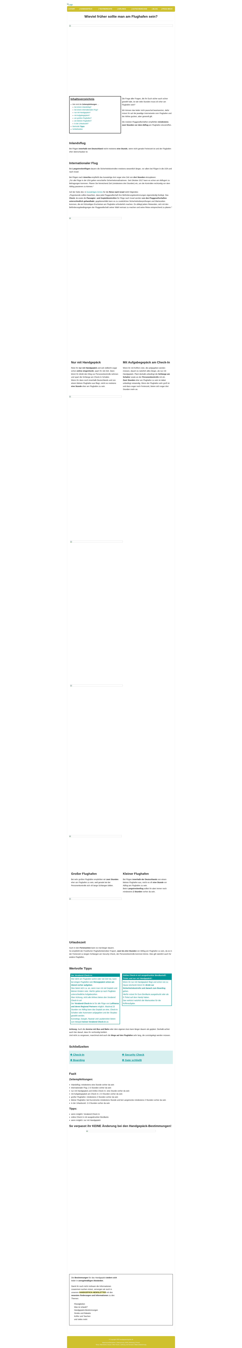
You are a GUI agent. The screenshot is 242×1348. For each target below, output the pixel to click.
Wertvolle (78, 126)
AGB (126, 1342)
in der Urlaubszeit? (81, 124)
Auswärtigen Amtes (94, 192)
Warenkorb (103, 1344)
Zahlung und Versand (126, 1344)
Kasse (109, 1344)
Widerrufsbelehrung (140, 1344)
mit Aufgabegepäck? (82, 115)
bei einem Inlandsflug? (82, 107)
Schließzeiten (77, 129)
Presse (138, 1342)
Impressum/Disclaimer (109, 1342)
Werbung (132, 1342)
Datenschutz (120, 1342)
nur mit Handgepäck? (82, 112)
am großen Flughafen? (83, 118)
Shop (97, 1344)
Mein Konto (115, 1344)
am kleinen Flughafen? (83, 121)
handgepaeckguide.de (126, 1339)
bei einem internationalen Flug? (86, 110)
